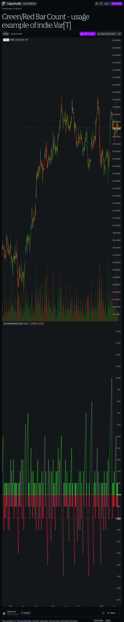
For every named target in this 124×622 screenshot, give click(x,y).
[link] (29, 3)
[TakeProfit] (12, 3)
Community (7, 8)
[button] (96, 3)
